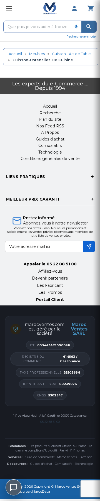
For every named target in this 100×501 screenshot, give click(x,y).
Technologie (84, 464)
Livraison (85, 457)
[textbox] (37, 27)
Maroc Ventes (67, 457)
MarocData (41, 491)
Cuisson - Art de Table (71, 53)
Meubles (37, 53)
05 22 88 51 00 (62, 263)
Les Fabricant (50, 285)
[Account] (74, 8)
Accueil (15, 53)
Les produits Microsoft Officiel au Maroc (57, 446)
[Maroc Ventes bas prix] (50, 8)
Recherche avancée (81, 36)
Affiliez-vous (50, 271)
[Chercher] (88, 27)
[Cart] (90, 8)
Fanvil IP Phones (72, 450)
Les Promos (50, 292)
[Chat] (14, 487)
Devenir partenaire (50, 278)
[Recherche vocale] (76, 26)
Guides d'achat (41, 464)
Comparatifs (63, 464)
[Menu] (9, 8)
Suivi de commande (40, 457)
